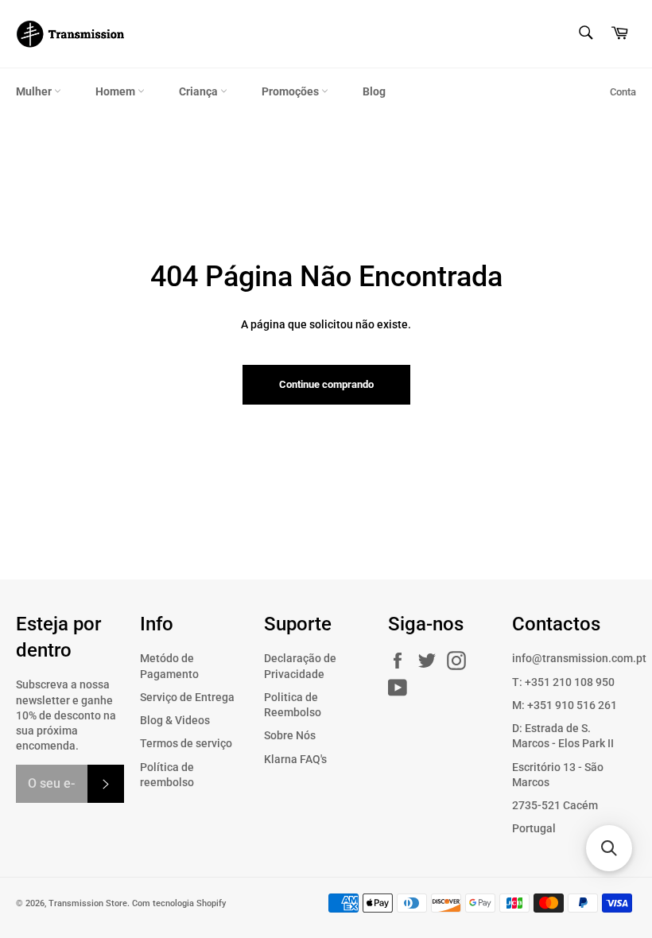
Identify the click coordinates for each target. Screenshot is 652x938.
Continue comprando (326, 384)
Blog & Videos (175, 720)
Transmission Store (88, 903)
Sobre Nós (290, 735)
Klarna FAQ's (295, 759)
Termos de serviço (186, 743)
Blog (374, 91)
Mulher (35, 91)
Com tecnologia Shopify (179, 903)
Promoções (291, 91)
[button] (609, 848)
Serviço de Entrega (187, 697)
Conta (623, 92)
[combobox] (585, 34)
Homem (116, 91)
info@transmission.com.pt (579, 658)
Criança (199, 91)
